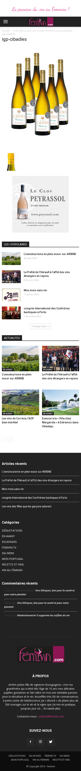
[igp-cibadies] (40, 147)
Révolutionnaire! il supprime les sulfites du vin (43, 615)
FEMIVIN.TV (9, 547)
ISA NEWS (8, 553)
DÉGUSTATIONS (12, 530)
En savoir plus (52, 708)
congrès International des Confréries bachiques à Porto (34, 497)
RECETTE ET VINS (13, 564)
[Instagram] (40, 742)
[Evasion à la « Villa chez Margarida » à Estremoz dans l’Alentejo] (60, 402)
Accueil (5, 30)
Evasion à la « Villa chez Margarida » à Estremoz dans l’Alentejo (60, 422)
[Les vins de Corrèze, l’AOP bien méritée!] (20, 402)
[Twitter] (50, 742)
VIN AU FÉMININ (12, 570)
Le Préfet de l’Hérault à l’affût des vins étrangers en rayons (37, 480)
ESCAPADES (9, 542)
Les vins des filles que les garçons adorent (26, 506)
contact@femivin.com (51, 716)
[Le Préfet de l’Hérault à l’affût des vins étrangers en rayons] (11, 276)
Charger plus (39, 326)
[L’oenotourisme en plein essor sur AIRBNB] (11, 258)
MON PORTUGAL (12, 559)
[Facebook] (30, 742)
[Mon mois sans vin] (11, 294)
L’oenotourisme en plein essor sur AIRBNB (50, 254)
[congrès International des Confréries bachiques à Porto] (11, 313)
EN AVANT (8, 369)
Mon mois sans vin (35, 290)
